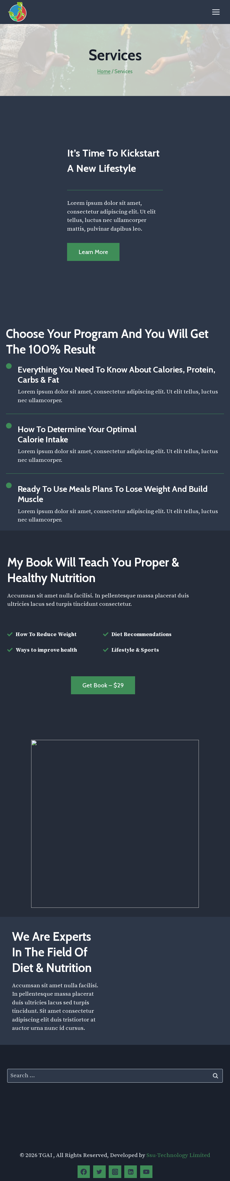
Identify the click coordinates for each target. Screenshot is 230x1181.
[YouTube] (146, 1171)
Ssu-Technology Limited (178, 1155)
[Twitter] (99, 1171)
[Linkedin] (130, 1171)
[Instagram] (115, 1171)
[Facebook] (84, 1171)
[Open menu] (216, 12)
